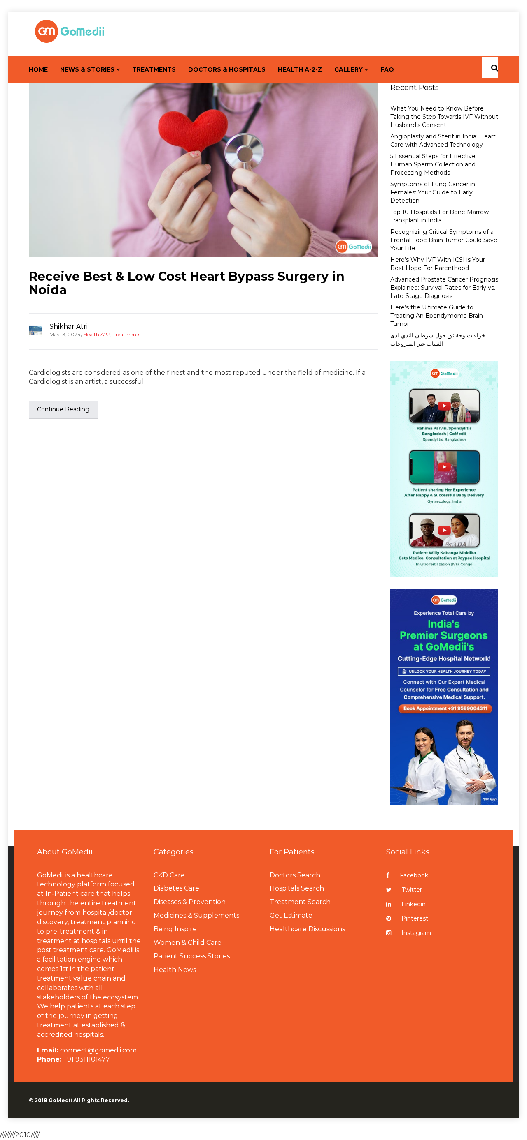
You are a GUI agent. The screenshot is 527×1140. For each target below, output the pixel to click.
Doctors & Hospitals (227, 69)
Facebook (414, 875)
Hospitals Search (297, 888)
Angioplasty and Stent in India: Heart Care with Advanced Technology (443, 140)
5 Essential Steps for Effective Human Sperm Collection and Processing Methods (433, 164)
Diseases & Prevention (190, 902)
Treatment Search (300, 902)
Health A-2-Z (300, 69)
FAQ (387, 69)
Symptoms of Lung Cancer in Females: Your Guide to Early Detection (432, 192)
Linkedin (413, 904)
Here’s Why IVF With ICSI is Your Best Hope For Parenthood (437, 264)
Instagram (416, 933)
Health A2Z (97, 334)
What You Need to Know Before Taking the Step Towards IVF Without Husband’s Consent (444, 117)
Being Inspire (175, 929)
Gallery (348, 69)
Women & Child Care (188, 942)
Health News (175, 970)
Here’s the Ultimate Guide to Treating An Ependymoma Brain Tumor (436, 316)
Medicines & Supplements (196, 915)
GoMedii (60, 1100)
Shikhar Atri (68, 326)
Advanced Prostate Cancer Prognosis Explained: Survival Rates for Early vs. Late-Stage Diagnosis (444, 288)
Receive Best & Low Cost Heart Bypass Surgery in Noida (187, 283)
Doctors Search (295, 875)
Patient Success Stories (192, 956)
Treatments (154, 69)
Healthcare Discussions (307, 929)
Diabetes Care (176, 888)
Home (38, 69)
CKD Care (169, 875)
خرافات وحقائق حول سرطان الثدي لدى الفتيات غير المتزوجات (437, 339)
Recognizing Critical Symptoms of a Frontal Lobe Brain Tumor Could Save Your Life (443, 240)
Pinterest (414, 918)
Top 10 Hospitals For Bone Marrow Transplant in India (439, 216)
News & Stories (87, 69)
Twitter (412, 889)
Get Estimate (291, 915)
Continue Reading (63, 409)
